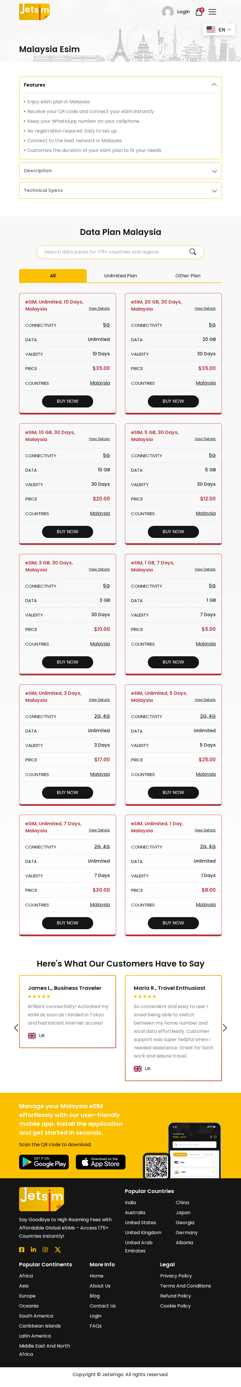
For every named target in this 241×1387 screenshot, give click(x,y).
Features (34, 85)
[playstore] (44, 1161)
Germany (187, 1232)
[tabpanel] (120, 118)
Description (38, 170)
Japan (183, 1212)
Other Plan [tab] (187, 275)
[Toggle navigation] (212, 12)
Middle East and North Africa (44, 1350)
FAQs (96, 1326)
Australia (135, 1212)
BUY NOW (67, 401)
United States (140, 1222)
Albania (184, 1242)
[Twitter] (57, 1249)
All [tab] (53, 275)
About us (100, 1285)
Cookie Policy (175, 1306)
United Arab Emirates (139, 1246)
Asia (24, 1285)
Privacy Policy (176, 1275)
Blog (95, 1295)
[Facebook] (21, 1249)
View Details (99, 308)
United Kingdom (143, 1232)
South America (36, 1316)
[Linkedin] (33, 1249)
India (130, 1202)
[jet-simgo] (34, 12)
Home (96, 1275)
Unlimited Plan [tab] (120, 275)
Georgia (185, 1222)
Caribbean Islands (40, 1326)
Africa (26, 1275)
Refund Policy (175, 1295)
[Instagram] (45, 1249)
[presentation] (16, 1027)
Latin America (35, 1336)
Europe (27, 1295)
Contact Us (103, 1306)
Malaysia (100, 383)
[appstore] (100, 1161)
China (182, 1202)
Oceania (29, 1306)
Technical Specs (43, 190)
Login (95, 1316)
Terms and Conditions (185, 1285)
